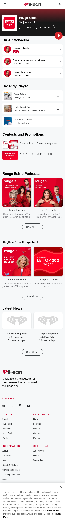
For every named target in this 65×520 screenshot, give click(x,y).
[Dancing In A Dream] (8, 121)
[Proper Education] (8, 96)
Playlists (6, 437)
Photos (36, 437)
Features (37, 423)
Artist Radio (7, 433)
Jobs (4, 479)
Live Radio (7, 423)
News (35, 418)
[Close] (61, 487)
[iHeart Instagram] (20, 405)
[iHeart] (32, 4)
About (5, 450)
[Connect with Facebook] (3, 405)
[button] (59, 36)
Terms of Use (52, 510)
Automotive (38, 450)
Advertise (6, 455)
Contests (37, 433)
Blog (4, 460)
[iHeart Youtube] (28, 405)
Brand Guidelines (10, 464)
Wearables (38, 460)
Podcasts (6, 428)
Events (36, 428)
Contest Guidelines (11, 469)
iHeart (5, 418)
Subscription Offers (11, 474)
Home (36, 455)
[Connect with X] (11, 405)
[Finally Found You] (8, 108)
